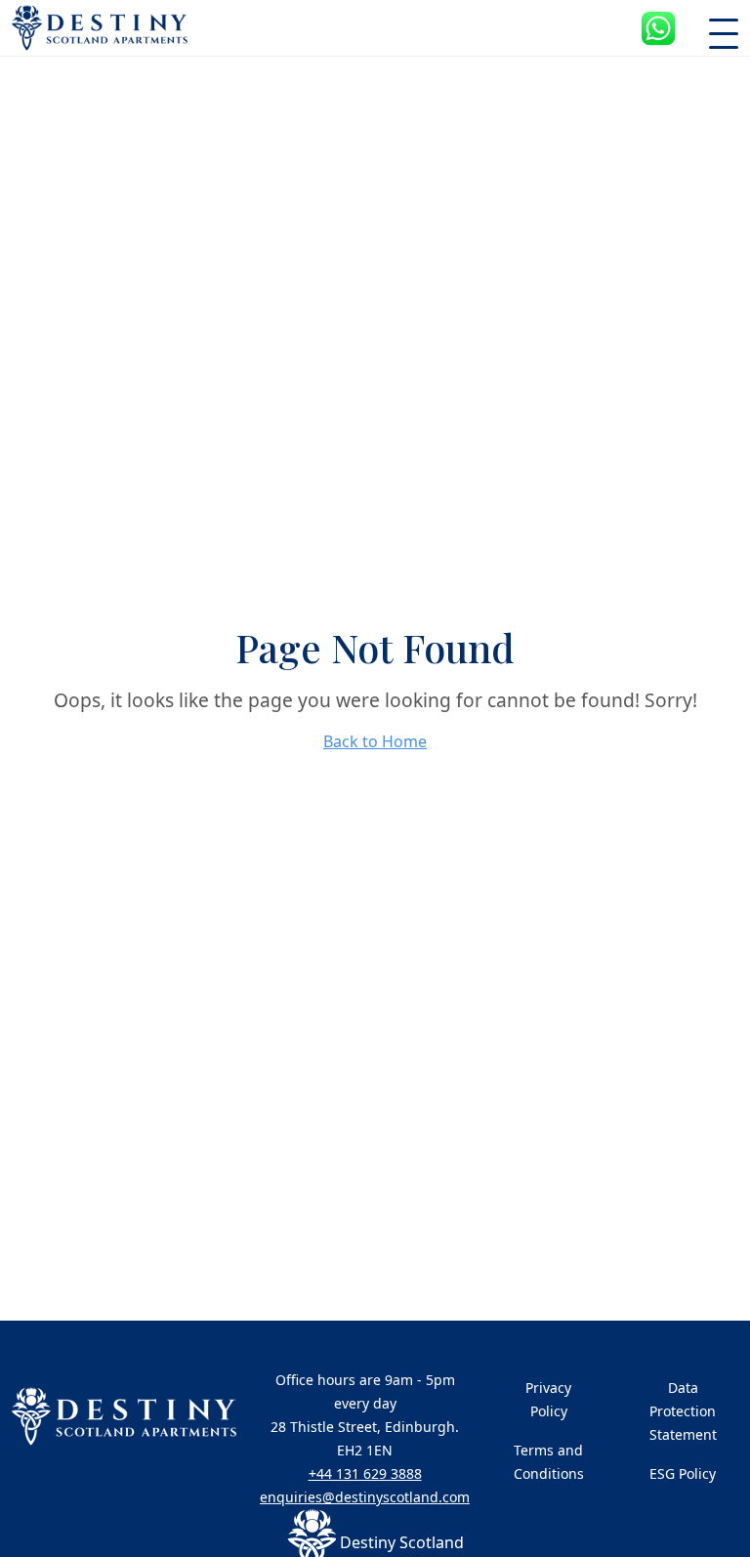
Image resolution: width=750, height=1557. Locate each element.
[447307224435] (658, 28)
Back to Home (375, 741)
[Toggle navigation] (723, 28)
